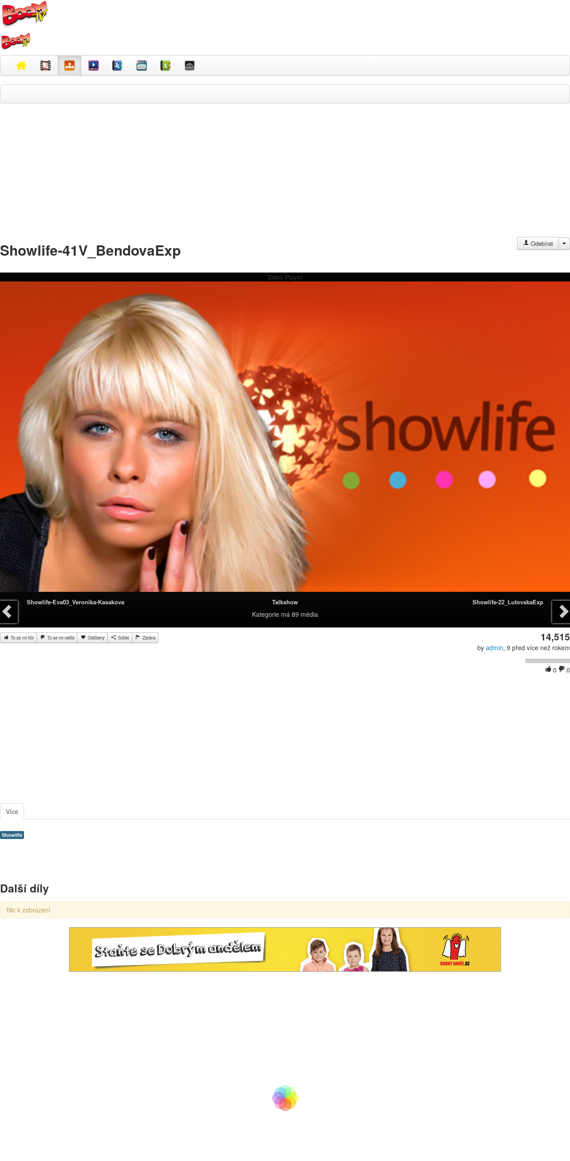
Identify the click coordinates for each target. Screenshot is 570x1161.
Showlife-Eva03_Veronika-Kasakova (75, 602)
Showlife (12, 834)
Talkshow (285, 602)
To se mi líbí (21, 638)
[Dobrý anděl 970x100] (285, 948)
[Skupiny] (118, 65)
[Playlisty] (142, 65)
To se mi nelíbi (60, 638)
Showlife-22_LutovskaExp (507, 602)
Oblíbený (95, 638)
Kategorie (265, 614)
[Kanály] (166, 65)
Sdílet (123, 638)
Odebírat (541, 243)
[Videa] (45, 65)
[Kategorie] (69, 65)
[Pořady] (93, 65)
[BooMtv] (21, 65)
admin (494, 647)
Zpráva (148, 638)
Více (12, 811)
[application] (285, 441)
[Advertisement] (285, 174)
